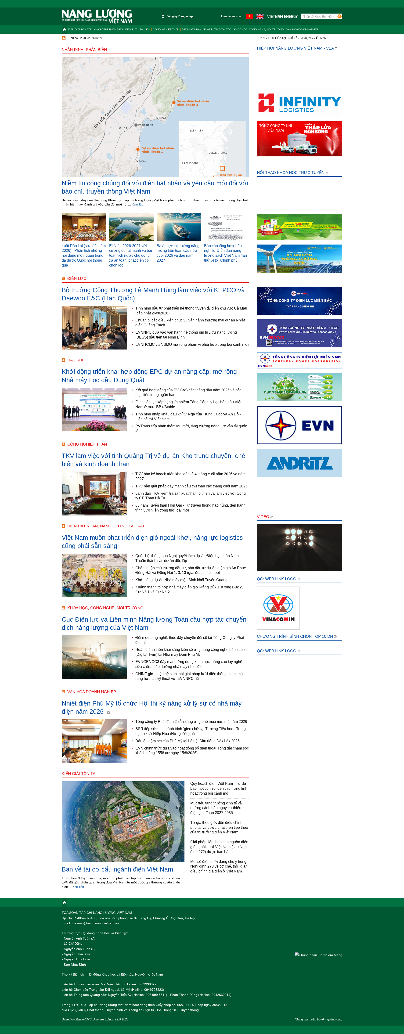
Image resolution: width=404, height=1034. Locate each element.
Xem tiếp (137, 204)
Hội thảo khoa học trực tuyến (291, 172)
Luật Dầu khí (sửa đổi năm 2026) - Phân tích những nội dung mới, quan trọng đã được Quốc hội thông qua (84, 255)
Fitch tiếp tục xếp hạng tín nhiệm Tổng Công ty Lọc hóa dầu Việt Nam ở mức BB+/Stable (188, 404)
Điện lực (131, 29)
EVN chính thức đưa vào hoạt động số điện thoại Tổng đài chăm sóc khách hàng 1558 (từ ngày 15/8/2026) (192, 750)
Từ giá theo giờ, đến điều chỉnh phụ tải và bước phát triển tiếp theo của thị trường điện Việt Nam (219, 827)
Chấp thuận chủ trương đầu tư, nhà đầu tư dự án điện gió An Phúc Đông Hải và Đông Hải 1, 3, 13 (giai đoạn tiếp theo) (190, 570)
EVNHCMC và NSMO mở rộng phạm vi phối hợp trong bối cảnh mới (192, 344)
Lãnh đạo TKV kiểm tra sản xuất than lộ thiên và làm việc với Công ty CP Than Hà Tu (190, 495)
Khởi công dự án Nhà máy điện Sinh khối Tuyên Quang (181, 580)
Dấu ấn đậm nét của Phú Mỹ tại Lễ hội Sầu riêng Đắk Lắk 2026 (187, 741)
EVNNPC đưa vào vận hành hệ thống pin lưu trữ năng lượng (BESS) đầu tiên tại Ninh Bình (186, 334)
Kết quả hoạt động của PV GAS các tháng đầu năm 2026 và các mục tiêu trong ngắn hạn (188, 392)
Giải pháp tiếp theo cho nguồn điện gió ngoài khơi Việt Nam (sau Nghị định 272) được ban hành (219, 847)
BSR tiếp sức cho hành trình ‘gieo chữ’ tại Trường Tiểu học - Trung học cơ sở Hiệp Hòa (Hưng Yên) (190, 731)
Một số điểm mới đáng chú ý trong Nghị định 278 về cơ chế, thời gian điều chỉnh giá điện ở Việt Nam (219, 866)
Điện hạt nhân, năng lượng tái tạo (206, 29)
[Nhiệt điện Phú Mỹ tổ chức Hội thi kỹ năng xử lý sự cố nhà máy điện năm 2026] (94, 741)
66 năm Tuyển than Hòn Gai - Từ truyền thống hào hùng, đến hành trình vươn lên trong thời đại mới (190, 507)
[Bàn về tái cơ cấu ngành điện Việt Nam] (123, 822)
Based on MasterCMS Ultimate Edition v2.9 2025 (95, 1019)
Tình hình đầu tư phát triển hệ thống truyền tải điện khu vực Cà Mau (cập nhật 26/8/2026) (191, 310)
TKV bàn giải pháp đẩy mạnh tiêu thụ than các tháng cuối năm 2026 (191, 486)
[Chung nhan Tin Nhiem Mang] (318, 955)
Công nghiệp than (166, 29)
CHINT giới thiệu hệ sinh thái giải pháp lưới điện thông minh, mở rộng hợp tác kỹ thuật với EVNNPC (189, 676)
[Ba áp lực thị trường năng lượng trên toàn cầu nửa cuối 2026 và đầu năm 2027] (179, 227)
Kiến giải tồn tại (79, 29)
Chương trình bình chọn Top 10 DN (295, 636)
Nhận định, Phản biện (108, 29)
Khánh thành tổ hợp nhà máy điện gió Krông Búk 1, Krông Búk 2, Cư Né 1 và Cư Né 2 (189, 589)
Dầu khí (145, 29)
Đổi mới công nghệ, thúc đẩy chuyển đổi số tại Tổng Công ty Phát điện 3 (189, 640)
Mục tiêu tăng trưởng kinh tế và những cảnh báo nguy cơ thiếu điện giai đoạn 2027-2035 (216, 808)
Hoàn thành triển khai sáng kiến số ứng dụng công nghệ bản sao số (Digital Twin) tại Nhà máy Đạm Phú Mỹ (191, 652)
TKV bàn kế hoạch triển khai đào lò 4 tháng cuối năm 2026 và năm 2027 (190, 476)
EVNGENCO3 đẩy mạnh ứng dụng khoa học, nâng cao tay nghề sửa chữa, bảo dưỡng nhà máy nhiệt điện (188, 664)
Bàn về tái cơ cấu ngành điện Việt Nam (117, 869)
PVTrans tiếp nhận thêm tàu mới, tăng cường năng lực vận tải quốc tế (191, 428)
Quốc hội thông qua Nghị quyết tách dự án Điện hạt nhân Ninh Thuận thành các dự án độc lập (187, 558)
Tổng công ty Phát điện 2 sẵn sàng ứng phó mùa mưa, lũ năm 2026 (191, 722)
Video (263, 517)
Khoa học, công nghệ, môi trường (259, 29)
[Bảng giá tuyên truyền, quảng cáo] (318, 1019)
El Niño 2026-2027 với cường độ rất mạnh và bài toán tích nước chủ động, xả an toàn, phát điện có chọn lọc (130, 255)
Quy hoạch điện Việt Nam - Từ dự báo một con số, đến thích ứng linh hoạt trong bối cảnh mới (218, 788)
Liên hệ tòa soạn (231, 16)
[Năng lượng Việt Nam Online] (97, 16)
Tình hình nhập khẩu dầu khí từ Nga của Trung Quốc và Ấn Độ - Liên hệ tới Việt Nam (188, 416)
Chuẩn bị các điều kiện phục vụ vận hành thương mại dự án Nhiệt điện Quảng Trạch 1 (190, 322)
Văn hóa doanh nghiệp (302, 29)
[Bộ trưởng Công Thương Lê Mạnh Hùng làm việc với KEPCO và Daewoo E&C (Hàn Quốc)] (94, 328)
